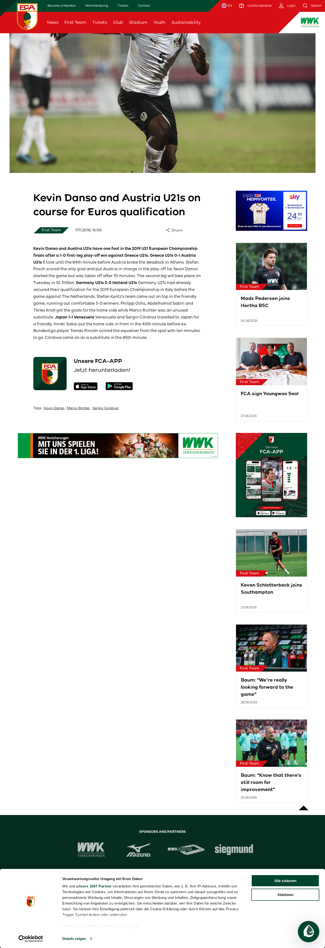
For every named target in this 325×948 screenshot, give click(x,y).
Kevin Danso (54, 408)
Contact (144, 5)
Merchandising (96, 5)
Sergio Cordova (105, 408)
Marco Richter (78, 408)
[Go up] (303, 805)
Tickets (123, 5)
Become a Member (62, 5)
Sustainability (186, 22)
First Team (75, 22)
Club (118, 22)
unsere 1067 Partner (94, 886)
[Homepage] (27, 16)
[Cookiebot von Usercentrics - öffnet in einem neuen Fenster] (31, 938)
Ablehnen (285, 895)
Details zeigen (74, 939)
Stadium (138, 22)
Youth (159, 22)
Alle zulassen (285, 881)
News (52, 22)
